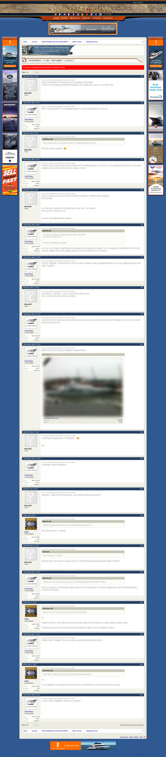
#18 (141, 634)
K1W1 (25, 515)
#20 (141, 695)
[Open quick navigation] (142, 42)
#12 (141, 458)
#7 (142, 257)
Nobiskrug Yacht (35, 63)
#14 (141, 515)
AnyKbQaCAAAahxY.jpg (51, 418)
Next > (37, 72)
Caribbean (36, 128)
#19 (141, 664)
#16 (141, 572)
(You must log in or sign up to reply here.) (132, 725)
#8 (142, 287)
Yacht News (27, 103)
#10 (141, 344)
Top (141, 737)
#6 (142, 225)
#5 (142, 190)
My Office (36, 541)
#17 (141, 602)
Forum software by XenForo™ (37, 754)
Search (96, 18)
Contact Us (124, 737)
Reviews (75, 18)
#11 (141, 432)
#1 (142, 76)
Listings (108, 18)
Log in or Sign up (138, 2)
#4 (142, 159)
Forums (86, 18)
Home (65, 18)
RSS (144, 737)
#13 (141, 489)
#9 (142, 314)
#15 (141, 545)
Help (131, 737)
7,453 (37, 539)
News (56, 18)
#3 (142, 133)
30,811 (37, 126)
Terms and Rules (141, 754)
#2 (142, 103)
